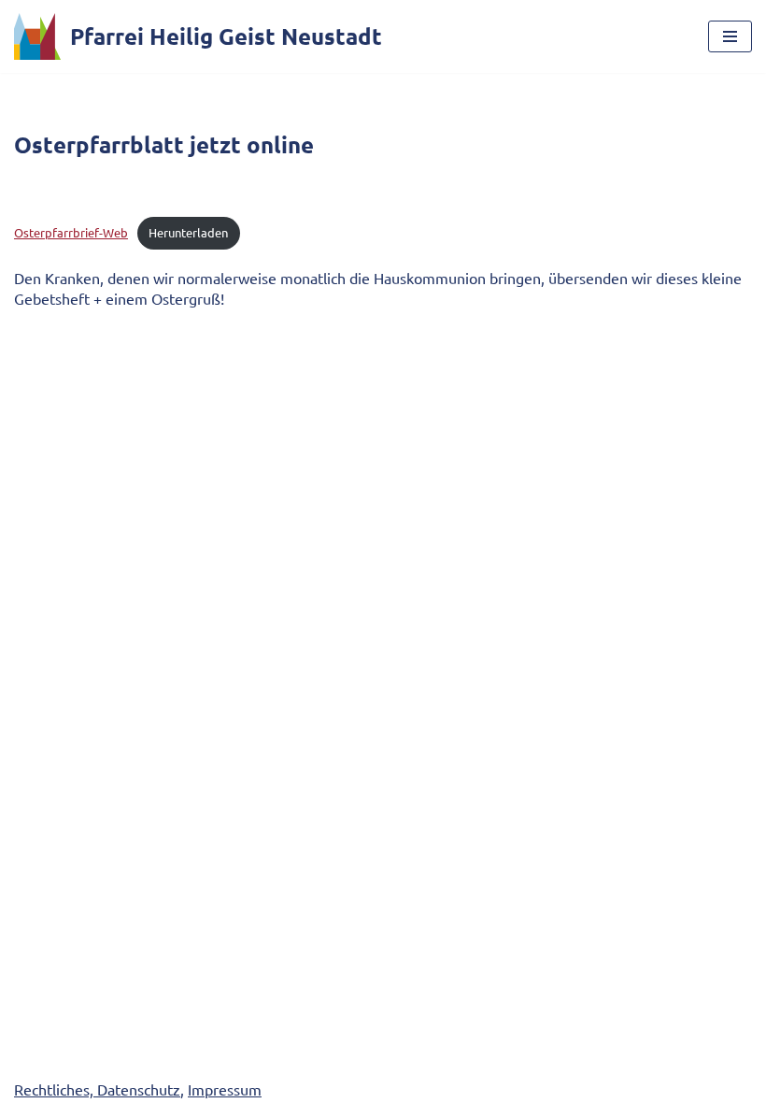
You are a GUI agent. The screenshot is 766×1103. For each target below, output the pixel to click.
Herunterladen (188, 232)
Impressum (225, 1089)
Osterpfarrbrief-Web (71, 232)
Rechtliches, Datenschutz (97, 1089)
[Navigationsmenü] (730, 36)
